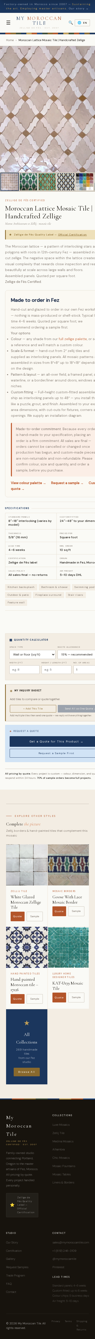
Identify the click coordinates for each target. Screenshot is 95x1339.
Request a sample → (67, 483)
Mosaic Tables (61, 1174)
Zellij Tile (58, 1133)
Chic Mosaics (61, 1158)
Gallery (10, 1259)
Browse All (26, 1072)
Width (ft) (16, 662)
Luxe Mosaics (61, 1125)
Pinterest (58, 1267)
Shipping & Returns (82, 1325)
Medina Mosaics (62, 1141)
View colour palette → (28, 483)
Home (10, 40)
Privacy (55, 1321)
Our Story (12, 1242)
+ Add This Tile (33, 708)
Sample (34, 916)
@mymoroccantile (64, 1259)
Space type (16, 647)
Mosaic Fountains (63, 1166)
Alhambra (58, 1149)
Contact (11, 1292)
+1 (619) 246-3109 (64, 1251)
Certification (14, 1251)
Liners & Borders (63, 1182)
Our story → (79, 8)
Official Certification (72, 234)
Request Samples (17, 1267)
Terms (68, 1321)
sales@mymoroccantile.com (70, 1242)
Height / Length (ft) (54, 662)
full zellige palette (73, 339)
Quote (17, 916)
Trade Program (15, 1275)
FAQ (9, 1284)
